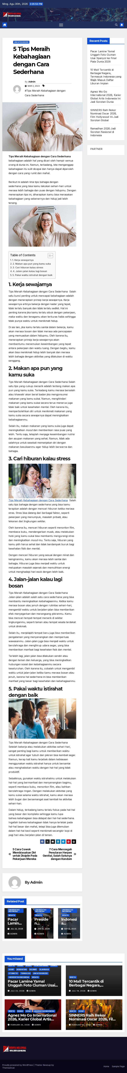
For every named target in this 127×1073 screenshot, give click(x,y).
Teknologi (25, 973)
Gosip (11, 969)
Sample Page (118, 1066)
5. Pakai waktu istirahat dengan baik (32, 275)
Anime (20, 966)
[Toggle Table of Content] (48, 255)
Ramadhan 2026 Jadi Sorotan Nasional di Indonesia (103, 132)
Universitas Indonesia (14, 910)
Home (106, 1066)
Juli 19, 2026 (79, 991)
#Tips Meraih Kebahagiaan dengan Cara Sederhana (45, 93)
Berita (12, 966)
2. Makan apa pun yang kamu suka (32, 263)
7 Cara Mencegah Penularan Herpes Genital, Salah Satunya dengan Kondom (57, 854)
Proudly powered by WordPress (18, 1065)
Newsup (47, 1065)
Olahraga (44, 969)
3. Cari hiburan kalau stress (28, 267)
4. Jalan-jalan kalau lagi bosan (30, 271)
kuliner (33, 969)
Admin (31, 81)
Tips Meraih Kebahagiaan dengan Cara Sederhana (38, 500)
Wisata (12, 915)
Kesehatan (22, 969)
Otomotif (13, 973)
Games (54, 966)
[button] (116, 24)
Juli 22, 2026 (18, 991)
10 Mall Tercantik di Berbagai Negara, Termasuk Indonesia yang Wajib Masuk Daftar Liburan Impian (105, 76)
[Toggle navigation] (61, 24)
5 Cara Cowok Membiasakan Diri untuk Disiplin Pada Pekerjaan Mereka (25, 854)
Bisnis (28, 966)
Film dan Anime (41, 966)
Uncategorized (21, 42)
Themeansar (8, 1067)
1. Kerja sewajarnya (23, 260)
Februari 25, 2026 (20, 1025)
